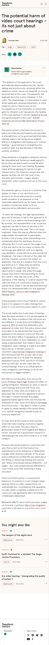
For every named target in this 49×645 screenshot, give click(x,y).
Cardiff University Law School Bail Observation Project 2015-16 (23, 120)
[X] (10, 54)
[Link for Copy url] (20, 54)
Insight (10, 47)
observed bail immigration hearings (28, 351)
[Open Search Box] (41, 4)
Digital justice (21, 47)
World (33, 47)
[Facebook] (15, 54)
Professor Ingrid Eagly (17, 381)
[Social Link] (28, 635)
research (17, 303)
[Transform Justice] (7, 4)
